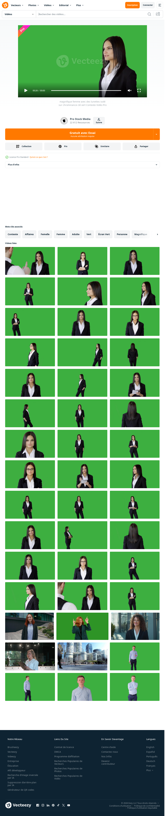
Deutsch (148, 761)
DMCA (56, 751)
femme (61, 234)
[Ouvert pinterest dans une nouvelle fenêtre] (53, 805)
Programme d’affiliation (65, 756)
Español (148, 751)
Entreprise (13, 761)
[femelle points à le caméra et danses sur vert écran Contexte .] (82, 626)
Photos (32, 5)
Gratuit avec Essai (81, 134)
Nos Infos (104, 756)
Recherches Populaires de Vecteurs (67, 762)
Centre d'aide (106, 747)
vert (89, 234)
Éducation (12, 765)
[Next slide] (152, 234)
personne (122, 234)
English (148, 747)
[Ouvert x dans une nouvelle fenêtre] (63, 805)
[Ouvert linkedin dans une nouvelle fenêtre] (48, 805)
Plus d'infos (13, 164)
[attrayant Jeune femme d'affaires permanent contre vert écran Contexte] (135, 413)
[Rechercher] (147, 14)
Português (149, 756)
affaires (29, 234)
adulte (75, 234)
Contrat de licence (63, 747)
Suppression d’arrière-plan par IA (21, 784)
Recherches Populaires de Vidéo (67, 777)
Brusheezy (13, 747)
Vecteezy (12, 751)
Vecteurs (16, 5)
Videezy (11, 756)
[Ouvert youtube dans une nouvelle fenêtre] (68, 805)
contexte (13, 234)
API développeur (16, 770)
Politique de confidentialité (144, 805)
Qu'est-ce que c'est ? (39, 157)
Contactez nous (107, 751)
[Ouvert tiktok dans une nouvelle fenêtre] (58, 805)
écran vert (104, 234)
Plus (78, 5)
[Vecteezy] (5, 5)
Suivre (98, 122)
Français (148, 765)
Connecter (145, 5)
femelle (45, 234)
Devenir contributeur (106, 762)
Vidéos (47, 5)
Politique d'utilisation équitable (140, 807)
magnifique (140, 234)
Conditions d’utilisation (118, 805)
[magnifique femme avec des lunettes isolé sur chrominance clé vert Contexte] (30, 261)
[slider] (85, 90)
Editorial (63, 5)
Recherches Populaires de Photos (67, 770)
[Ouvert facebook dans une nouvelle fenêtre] (37, 805)
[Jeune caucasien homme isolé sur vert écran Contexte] (135, 656)
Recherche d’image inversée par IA (17, 776)
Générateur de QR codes (20, 789)
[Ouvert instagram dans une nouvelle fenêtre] (43, 805)
